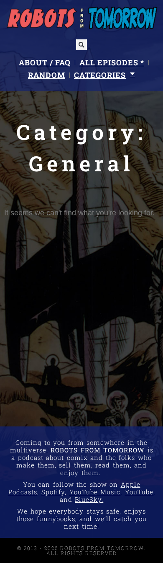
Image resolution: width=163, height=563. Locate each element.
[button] (81, 44)
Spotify (53, 492)
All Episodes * (111, 62)
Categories (100, 75)
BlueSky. (89, 499)
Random (46, 75)
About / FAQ (45, 62)
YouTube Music (95, 492)
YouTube (139, 492)
